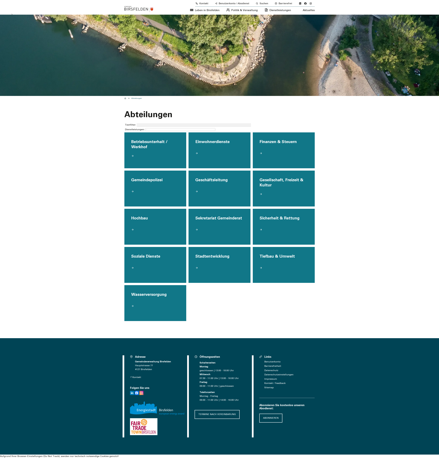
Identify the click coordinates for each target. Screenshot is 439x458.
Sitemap (269, 387)
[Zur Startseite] (138, 9)
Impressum (270, 379)
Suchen (264, 3)
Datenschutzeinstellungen (278, 375)
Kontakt (203, 3)
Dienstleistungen (280, 10)
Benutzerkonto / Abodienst (234, 3)
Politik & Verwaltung (244, 10)
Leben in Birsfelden (207, 10)
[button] (132, 393)
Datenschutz (271, 370)
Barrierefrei (285, 3)
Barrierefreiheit (272, 366)
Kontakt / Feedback (275, 383)
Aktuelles (309, 10)
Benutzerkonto (272, 362)
